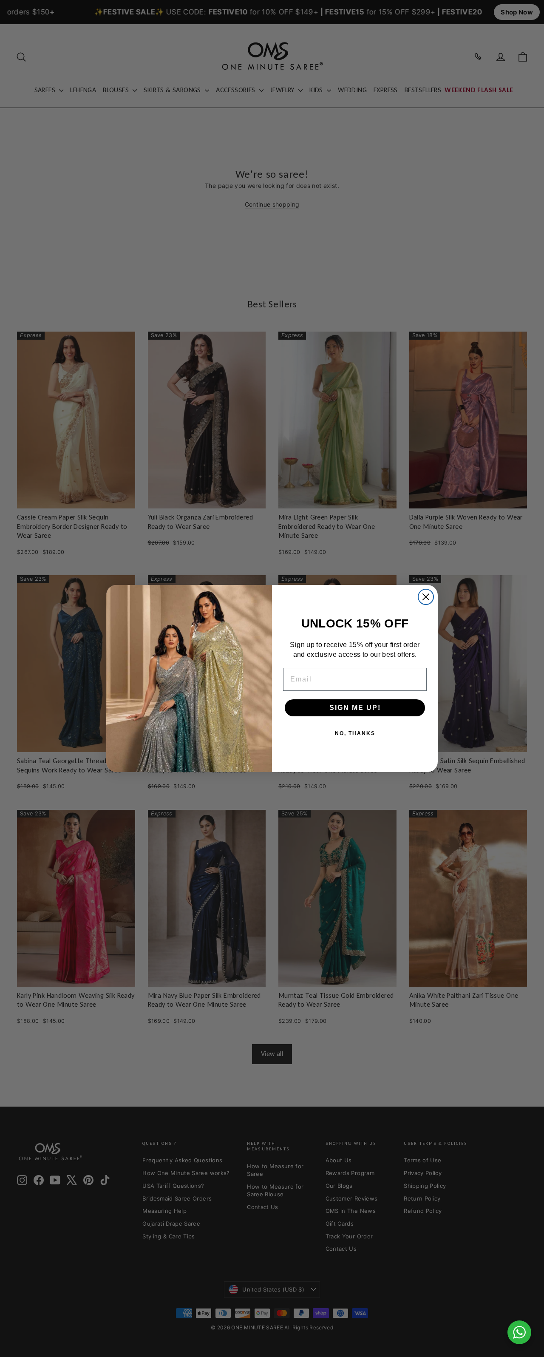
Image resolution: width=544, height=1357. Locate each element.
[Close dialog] (426, 597)
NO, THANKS (355, 733)
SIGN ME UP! (355, 707)
